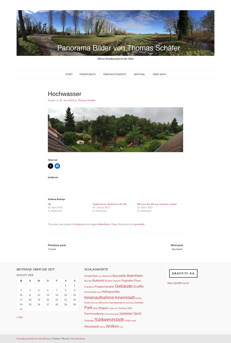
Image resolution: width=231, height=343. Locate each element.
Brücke (88, 280)
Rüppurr (103, 308)
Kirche (138, 298)
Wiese (102, 327)
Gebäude (124, 286)
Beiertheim (104, 224)
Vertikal (139, 74)
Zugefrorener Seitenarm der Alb (109, 204)
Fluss (114, 224)
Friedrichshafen (104, 286)
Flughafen (127, 280)
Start (69, 74)
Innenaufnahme (99, 297)
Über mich (159, 74)
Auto (100, 276)
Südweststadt (109, 319)
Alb (49, 204)
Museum (94, 303)
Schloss (122, 308)
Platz (95, 308)
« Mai (20, 317)
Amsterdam (91, 275)
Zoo (121, 327)
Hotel (99, 292)
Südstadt (89, 320)
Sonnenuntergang (111, 314)
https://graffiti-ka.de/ (178, 283)
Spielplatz (126, 313)
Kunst (87, 302)
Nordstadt (129, 303)
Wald (134, 321)
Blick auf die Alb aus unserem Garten (157, 204)
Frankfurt (89, 287)
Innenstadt (125, 297)
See (129, 307)
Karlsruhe (80, 224)
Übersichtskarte (114, 74)
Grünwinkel (90, 292)
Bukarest (98, 280)
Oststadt (138, 302)
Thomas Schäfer (87, 100)
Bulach (108, 280)
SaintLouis (113, 308)
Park (88, 307)
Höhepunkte (87, 74)
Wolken (112, 326)
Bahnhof (107, 276)
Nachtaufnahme (117, 302)
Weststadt (91, 326)
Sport (137, 313)
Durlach (116, 281)
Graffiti (138, 286)
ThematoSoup (77, 338)
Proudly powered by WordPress (33, 338)
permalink (139, 224)
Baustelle (119, 276)
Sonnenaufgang (93, 313)
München (104, 302)
